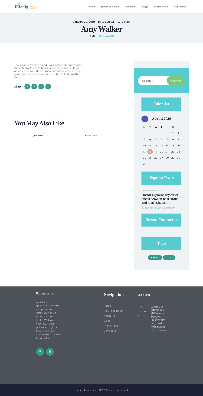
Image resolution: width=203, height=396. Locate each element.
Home (91, 35)
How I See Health (114, 310)
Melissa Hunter (91, 135)
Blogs (107, 320)
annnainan (151, 207)
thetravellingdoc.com (86, 390)
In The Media (111, 325)
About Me (109, 315)
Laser (155, 257)
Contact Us (110, 330)
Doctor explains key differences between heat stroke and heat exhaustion (160, 199)
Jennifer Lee (38, 135)
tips (169, 257)
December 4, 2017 (151, 190)
